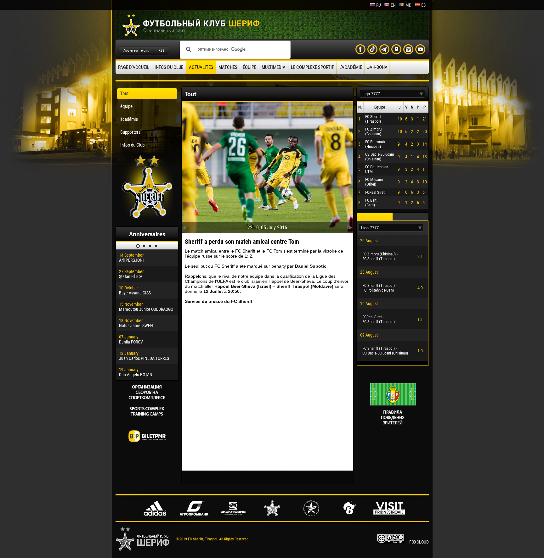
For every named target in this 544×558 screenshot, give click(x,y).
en (393, 5)
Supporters (130, 132)
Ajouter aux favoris (136, 50)
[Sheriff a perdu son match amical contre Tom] (267, 166)
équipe (249, 67)
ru (378, 5)
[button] (421, 94)
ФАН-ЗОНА (377, 67)
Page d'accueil (133, 67)
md (408, 5)
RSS (161, 50)
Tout (124, 93)
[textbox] (389, 94)
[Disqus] (267, 387)
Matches (227, 67)
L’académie (350, 67)
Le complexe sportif (312, 67)
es (423, 5)
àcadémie (129, 119)
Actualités (201, 67)
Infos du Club (169, 67)
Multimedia (274, 67)
